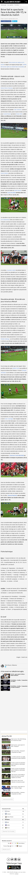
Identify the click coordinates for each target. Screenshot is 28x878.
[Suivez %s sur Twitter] (5, 666)
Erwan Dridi (19, 114)
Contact (16, 873)
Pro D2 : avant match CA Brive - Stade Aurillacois (18, 675)
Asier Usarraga (9, 418)
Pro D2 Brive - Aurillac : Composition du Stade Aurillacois (19, 687)
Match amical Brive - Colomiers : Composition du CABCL (18, 793)
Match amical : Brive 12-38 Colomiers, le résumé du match (18, 781)
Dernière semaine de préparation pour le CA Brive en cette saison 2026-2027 (18, 764)
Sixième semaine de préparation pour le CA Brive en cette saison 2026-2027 (18, 770)
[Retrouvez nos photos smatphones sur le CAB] (15, 859)
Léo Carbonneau (5, 219)
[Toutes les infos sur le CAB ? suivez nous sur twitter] (12, 859)
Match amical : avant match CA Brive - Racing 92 (18, 745)
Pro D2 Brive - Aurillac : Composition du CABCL (19, 681)
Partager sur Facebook (7, 21)
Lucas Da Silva (11, 192)
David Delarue (4, 173)
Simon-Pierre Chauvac (7, 88)
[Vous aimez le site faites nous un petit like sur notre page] (8, 859)
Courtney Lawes (11, 270)
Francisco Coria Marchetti (16, 455)
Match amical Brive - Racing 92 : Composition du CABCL (18, 751)
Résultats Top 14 (6, 849)
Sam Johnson (17, 109)
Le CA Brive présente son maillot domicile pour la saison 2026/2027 (18, 757)
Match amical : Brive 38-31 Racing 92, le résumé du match (18, 739)
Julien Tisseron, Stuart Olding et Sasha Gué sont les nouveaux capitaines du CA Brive (18, 776)
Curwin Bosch (7, 114)
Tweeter (15, 21)
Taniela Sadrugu (5, 339)
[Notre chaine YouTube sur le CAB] (19, 859)
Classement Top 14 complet (8, 831)
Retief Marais (17, 190)
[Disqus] (14, 710)
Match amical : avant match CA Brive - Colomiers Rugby (18, 787)
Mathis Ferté (16, 368)
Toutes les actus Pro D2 (8, 799)
